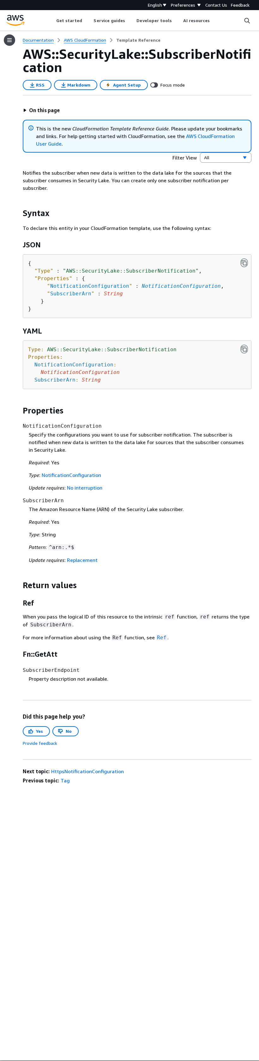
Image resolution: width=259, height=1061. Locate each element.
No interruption (84, 488)
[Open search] (247, 20)
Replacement (82, 560)
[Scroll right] (215, 20)
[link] (138, 40)
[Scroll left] (51, 20)
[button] (41, 110)
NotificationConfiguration (181, 286)
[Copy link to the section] (17, 213)
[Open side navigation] (9, 40)
